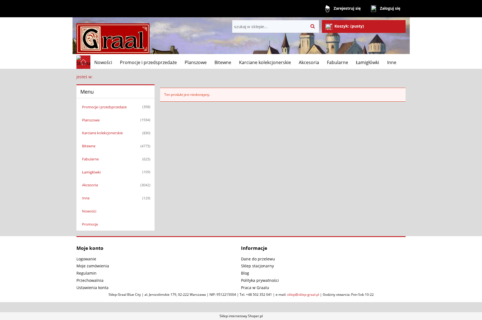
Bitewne (88, 145)
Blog (245, 273)
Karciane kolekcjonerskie (102, 132)
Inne (86, 198)
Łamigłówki (91, 172)
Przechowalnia (89, 280)
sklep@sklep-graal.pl (303, 294)
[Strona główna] (113, 36)
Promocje (90, 224)
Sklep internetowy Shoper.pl (241, 316)
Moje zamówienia (92, 265)
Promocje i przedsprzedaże (104, 106)
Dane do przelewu (258, 259)
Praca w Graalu (255, 287)
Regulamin (86, 273)
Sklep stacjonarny (257, 265)
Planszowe (91, 120)
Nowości (89, 211)
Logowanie (86, 259)
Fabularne (90, 159)
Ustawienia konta (92, 287)
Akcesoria (90, 184)
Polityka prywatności (260, 280)
